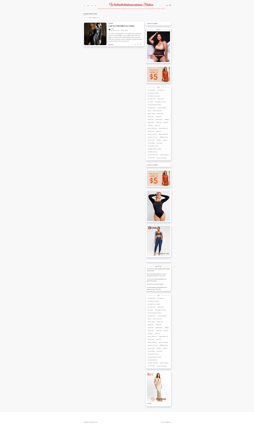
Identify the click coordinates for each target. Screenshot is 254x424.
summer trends (151, 140)
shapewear (158, 131)
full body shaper (159, 119)
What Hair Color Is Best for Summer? (155, 284)
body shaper (150, 101)
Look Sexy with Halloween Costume (121, 26)
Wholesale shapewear (152, 151)
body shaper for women (160, 101)
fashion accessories (157, 110)
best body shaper (151, 90)
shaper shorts (151, 131)
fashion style (158, 116)
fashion (149, 110)
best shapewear (160, 90)
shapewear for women (153, 137)
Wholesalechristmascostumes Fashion (131, 5)
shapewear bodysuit (152, 134)
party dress (157, 125)
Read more (111, 44)
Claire (112, 28)
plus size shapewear (152, 128)
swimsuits (158, 140)
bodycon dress (161, 98)
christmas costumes (162, 107)
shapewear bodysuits (163, 134)
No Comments (125, 30)
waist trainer (159, 143)
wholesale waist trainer (153, 154)
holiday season (151, 122)
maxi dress (166, 122)
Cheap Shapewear (152, 107)
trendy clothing (151, 143)
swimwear (165, 140)
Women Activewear (164, 154)
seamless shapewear (163, 128)
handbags (167, 119)
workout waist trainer (162, 158)
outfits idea (150, 125)
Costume (110, 23)
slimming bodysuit (164, 137)
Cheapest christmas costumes (154, 104)
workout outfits (151, 157)
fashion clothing (151, 113)
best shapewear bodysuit (153, 93)
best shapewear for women (154, 96)
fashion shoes (151, 116)
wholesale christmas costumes (154, 148)
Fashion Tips (150, 119)
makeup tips (159, 122)
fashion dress (160, 113)
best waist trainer (152, 98)
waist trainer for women (153, 146)
